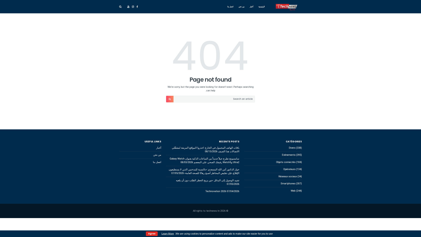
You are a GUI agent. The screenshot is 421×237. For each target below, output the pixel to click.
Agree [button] (151, 233)
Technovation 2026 (215, 191)
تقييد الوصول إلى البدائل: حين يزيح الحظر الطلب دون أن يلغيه (207, 180)
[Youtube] (128, 6)
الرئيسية (262, 6)
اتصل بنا (230, 6)
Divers (292, 147)
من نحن (242, 6)
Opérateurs (289, 169)
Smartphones (288, 183)
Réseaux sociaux (288, 176)
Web (293, 190)
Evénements (289, 154)
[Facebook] (137, 6)
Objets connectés (286, 162)
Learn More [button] (167, 233)
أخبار (251, 6)
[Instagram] (133, 6)
